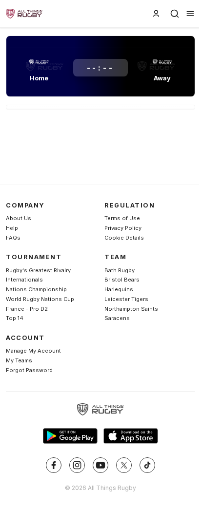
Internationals (24, 279)
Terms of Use (122, 218)
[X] (124, 465)
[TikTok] (147, 465)
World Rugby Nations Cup (40, 299)
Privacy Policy (122, 228)
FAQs (13, 237)
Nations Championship (36, 289)
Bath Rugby (119, 270)
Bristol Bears (122, 279)
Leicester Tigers (126, 299)
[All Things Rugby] (100, 409)
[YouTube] (100, 465)
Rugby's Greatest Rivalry (38, 270)
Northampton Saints (131, 308)
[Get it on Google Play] (70, 436)
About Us (18, 218)
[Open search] (175, 14)
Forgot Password (29, 370)
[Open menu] (190, 14)
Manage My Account (33, 350)
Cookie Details (124, 237)
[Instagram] (77, 465)
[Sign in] (156, 13)
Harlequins (118, 289)
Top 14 (14, 318)
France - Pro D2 (27, 308)
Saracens (117, 318)
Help (12, 228)
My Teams (19, 360)
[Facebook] (53, 465)
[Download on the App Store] (130, 436)
